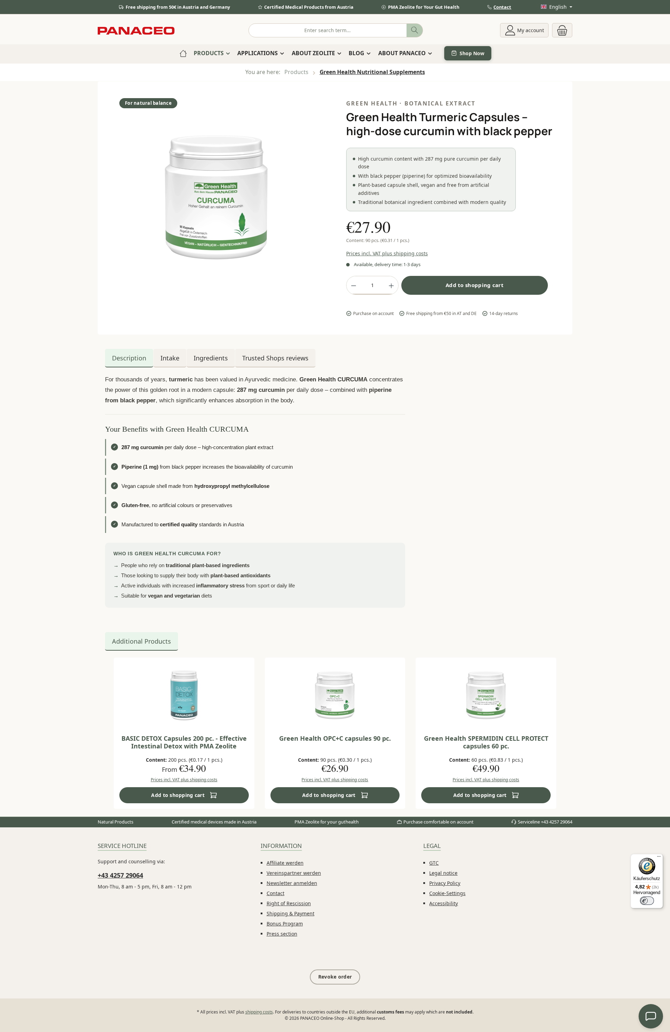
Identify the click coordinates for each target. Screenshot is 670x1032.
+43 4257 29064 (120, 875)
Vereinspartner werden (294, 873)
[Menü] (659, 858)
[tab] (129, 358)
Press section (282, 933)
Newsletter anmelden (292, 883)
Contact (502, 7)
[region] (216, 205)
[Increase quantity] (391, 285)
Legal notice (443, 873)
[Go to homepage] (136, 30)
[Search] (415, 30)
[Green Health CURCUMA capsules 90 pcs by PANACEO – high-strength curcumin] (216, 197)
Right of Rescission (289, 903)
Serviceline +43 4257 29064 (545, 822)
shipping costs (259, 1012)
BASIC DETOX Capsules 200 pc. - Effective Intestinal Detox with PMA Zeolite (184, 742)
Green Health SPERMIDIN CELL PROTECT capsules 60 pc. (486, 742)
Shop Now (472, 53)
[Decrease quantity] (354, 285)
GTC (434, 862)
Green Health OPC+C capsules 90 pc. (335, 738)
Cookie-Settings (447, 893)
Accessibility (443, 903)
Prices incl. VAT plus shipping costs (387, 253)
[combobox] (327, 30)
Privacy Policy (444, 883)
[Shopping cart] (562, 30)
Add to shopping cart (475, 284)
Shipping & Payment (290, 913)
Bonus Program (285, 923)
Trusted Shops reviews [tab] (275, 358)
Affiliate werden (285, 862)
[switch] (647, 900)
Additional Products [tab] (141, 641)
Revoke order (335, 976)
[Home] (183, 53)
